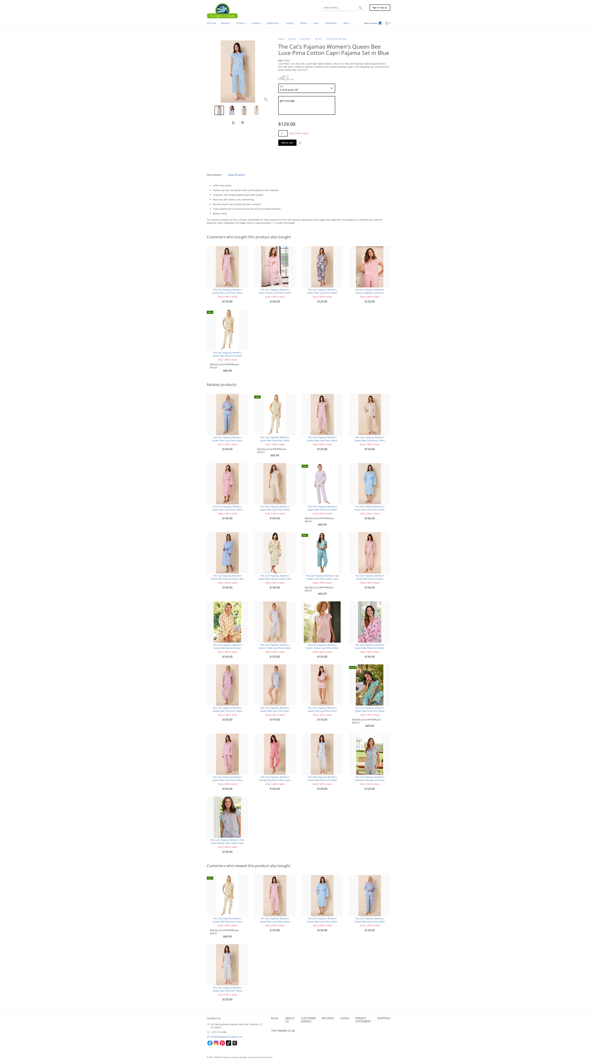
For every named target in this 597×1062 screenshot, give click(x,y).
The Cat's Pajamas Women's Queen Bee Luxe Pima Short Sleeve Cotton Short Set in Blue (275, 711)
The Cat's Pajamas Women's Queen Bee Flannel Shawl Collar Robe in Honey (275, 578)
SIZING (344, 1018)
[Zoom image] (266, 100)
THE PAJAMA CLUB (283, 1030)
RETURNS (328, 1018)
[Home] (222, 10)
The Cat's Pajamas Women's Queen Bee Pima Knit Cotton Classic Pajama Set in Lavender (322, 509)
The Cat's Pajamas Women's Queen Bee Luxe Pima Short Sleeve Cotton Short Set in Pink (322, 711)
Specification (236, 175)
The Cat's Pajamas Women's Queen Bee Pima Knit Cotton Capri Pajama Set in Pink (227, 711)
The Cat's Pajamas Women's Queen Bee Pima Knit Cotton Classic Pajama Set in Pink (369, 648)
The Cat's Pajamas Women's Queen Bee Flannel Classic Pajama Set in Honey (227, 648)
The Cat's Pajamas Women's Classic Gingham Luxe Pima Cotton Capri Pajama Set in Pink (369, 292)
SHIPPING (383, 1018)
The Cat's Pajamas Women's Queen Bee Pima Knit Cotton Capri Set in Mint (369, 711)
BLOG (274, 1018)
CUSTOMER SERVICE (308, 1019)
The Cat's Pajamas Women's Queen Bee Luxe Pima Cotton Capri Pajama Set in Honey (275, 509)
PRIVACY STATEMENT (363, 1019)
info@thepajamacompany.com (226, 1036)
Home (281, 38)
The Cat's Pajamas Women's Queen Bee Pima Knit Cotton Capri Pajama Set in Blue (322, 780)
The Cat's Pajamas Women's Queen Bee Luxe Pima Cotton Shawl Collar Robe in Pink (227, 509)
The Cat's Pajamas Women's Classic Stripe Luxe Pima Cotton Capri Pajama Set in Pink (322, 648)
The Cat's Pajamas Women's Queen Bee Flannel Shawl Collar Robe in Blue (227, 578)
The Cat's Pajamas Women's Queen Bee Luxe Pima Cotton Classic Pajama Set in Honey (370, 440)
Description (214, 175)
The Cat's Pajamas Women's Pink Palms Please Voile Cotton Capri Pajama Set (227, 843)
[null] (233, 122)
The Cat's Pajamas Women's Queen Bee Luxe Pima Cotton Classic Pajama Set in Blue (227, 440)
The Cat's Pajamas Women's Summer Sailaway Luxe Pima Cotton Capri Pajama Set (369, 780)
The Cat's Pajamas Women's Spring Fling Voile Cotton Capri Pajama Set (275, 780)
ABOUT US (290, 1019)
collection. (302, 69)
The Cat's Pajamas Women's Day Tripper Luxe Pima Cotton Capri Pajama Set (322, 578)
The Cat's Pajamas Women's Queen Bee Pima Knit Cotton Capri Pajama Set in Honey (227, 355)
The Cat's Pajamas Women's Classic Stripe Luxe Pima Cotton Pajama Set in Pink (275, 292)
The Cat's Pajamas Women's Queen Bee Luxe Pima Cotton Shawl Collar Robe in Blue (370, 509)
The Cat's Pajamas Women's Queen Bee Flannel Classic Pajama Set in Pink (369, 578)
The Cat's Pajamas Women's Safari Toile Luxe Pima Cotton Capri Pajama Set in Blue (322, 292)
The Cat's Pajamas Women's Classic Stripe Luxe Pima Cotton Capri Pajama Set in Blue (275, 648)
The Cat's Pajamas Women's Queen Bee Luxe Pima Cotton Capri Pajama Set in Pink (227, 292)
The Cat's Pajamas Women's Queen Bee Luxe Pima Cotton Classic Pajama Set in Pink (227, 780)
